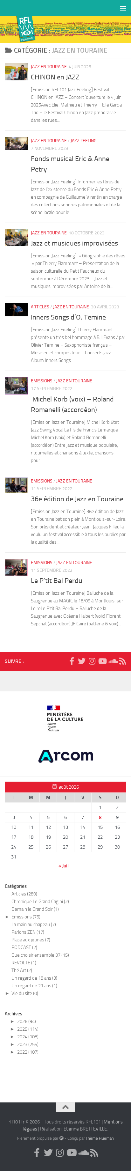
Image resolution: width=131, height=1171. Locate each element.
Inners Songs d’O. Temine (68, 317)
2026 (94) (26, 1021)
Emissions (41, 381)
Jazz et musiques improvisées (74, 243)
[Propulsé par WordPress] (61, 1138)
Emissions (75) (25, 917)
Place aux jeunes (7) (30, 940)
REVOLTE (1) (23, 963)
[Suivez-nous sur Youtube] (102, 661)
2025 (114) (27, 1029)
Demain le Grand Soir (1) (35, 909)
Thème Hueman (100, 1138)
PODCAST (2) (24, 947)
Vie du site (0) (24, 993)
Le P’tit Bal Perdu (56, 581)
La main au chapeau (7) (33, 924)
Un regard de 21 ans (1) (34, 986)
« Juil (64, 866)
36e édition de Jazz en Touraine (77, 499)
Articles (40, 307)
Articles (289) (24, 894)
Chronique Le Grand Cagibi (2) (40, 901)
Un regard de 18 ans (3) (34, 978)
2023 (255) (27, 1044)
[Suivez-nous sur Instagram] (92, 661)
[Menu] (123, 8)
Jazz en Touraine (49, 67)
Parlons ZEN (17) (27, 932)
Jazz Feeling (84, 141)
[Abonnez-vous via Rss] (122, 661)
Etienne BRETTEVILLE (85, 1129)
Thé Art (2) (21, 970)
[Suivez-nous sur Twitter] (82, 661)
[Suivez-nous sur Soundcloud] (112, 661)
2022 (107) (27, 1052)
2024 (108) (27, 1037)
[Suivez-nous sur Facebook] (71, 661)
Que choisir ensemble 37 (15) (40, 955)
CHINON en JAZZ (55, 77)
